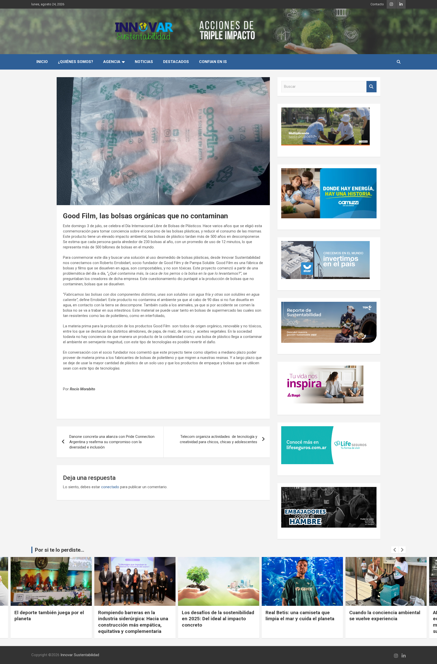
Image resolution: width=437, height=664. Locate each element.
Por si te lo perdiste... (59, 550)
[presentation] (394, 549)
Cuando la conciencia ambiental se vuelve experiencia (301, 616)
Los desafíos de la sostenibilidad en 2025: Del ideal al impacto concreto (134, 619)
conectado (110, 487)
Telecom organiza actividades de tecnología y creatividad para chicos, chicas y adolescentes (218, 439)
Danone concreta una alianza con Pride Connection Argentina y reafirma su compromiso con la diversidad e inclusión (112, 441)
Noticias (144, 61)
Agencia (111, 61)
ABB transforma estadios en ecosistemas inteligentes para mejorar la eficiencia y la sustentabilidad (383, 622)
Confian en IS (213, 61)
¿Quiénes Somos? (75, 61)
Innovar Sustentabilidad (79, 655)
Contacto (377, 4)
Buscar (371, 86)
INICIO (42, 61)
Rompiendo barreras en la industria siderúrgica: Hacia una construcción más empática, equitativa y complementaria (49, 622)
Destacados (176, 61)
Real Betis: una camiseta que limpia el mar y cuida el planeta (216, 616)
